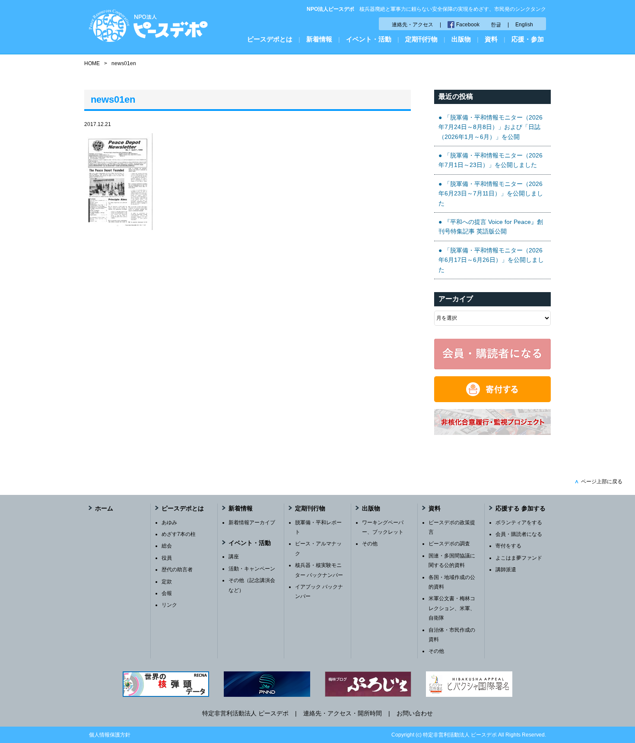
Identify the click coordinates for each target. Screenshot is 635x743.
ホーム (104, 508)
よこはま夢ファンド (518, 558)
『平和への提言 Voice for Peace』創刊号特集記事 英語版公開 (490, 226)
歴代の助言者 (177, 570)
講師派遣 (505, 570)
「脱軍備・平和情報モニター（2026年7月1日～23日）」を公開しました (490, 160)
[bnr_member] (492, 367)
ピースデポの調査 (449, 544)
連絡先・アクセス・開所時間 (342, 713)
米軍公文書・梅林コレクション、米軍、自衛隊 (452, 608)
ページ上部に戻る (598, 482)
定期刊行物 (421, 39)
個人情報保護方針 (109, 735)
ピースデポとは (269, 39)
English (524, 25)
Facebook (467, 25)
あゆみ (169, 522)
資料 (491, 39)
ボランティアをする (518, 522)
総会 (167, 546)
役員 (167, 558)
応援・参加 (527, 39)
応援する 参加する (520, 508)
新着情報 (319, 39)
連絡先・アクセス (412, 25)
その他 (370, 544)
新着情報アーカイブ (252, 522)
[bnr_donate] (492, 400)
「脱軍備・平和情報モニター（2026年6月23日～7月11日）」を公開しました (490, 193)
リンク (169, 605)
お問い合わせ (415, 713)
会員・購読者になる (518, 534)
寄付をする (508, 546)
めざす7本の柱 (179, 534)
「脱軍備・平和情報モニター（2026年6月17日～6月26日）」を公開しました (491, 260)
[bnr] (492, 432)
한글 (496, 25)
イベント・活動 (368, 39)
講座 (234, 557)
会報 (167, 593)
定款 (167, 582)
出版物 (461, 39)
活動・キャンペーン (252, 569)
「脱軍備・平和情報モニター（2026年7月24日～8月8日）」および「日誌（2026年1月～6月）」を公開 (490, 127)
